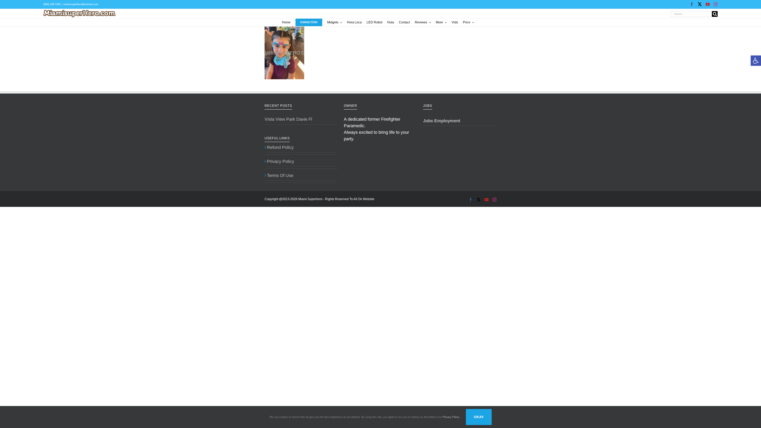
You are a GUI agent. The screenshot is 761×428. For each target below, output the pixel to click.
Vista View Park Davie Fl (288, 119)
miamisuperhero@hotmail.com (80, 4)
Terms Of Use (280, 175)
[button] (756, 60)
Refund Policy (280, 147)
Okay (479, 417)
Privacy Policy (280, 161)
